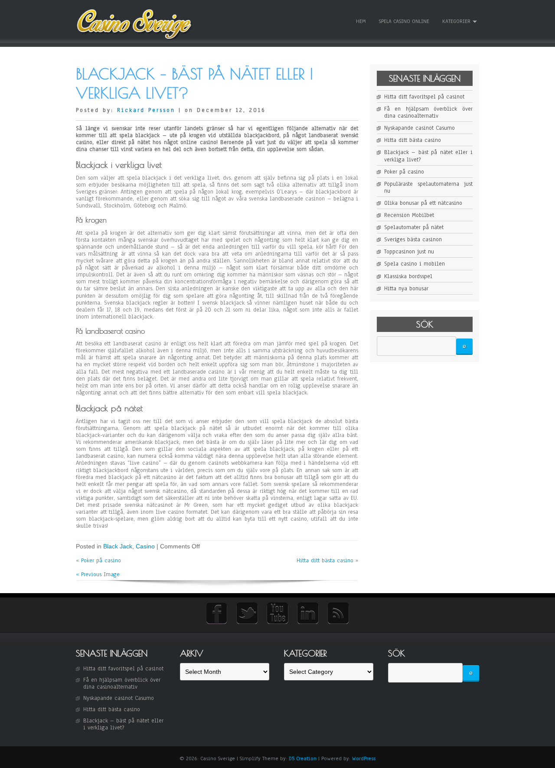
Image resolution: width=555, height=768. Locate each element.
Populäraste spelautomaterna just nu (428, 187)
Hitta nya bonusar (406, 288)
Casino (145, 546)
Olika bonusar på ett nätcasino (423, 203)
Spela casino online (404, 21)
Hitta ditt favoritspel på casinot (424, 97)
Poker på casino (101, 561)
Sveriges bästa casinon (413, 239)
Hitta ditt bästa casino (325, 561)
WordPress (363, 758)
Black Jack (117, 546)
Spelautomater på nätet (414, 227)
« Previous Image (98, 574)
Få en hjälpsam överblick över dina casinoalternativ (428, 112)
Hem (361, 21)
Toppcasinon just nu (409, 252)
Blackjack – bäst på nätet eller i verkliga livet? (428, 155)
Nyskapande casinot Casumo (419, 128)
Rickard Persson (146, 110)
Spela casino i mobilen (414, 264)
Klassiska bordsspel (408, 276)
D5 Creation (303, 758)
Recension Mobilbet (409, 215)
